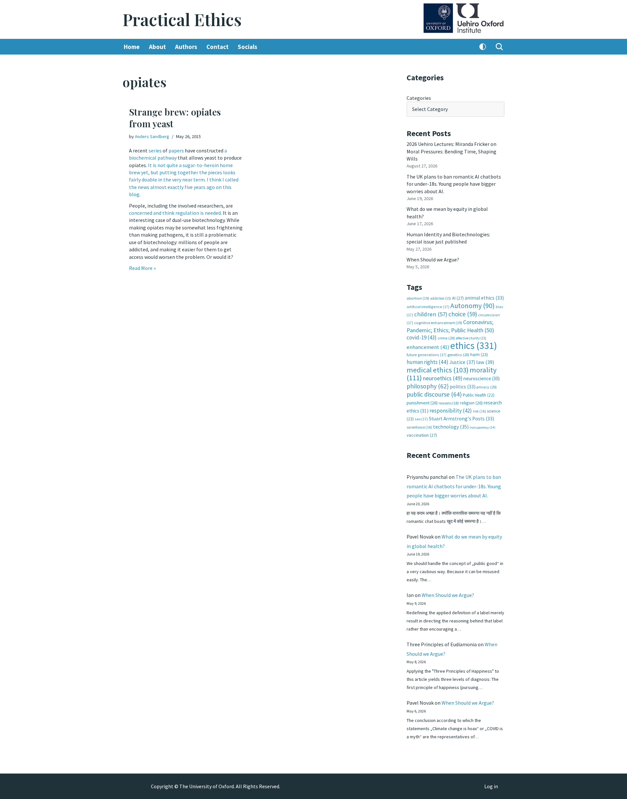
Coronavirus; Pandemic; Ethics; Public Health (450, 326)
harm (479, 354)
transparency (482, 427)
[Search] (499, 46)
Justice (462, 362)
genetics (458, 354)
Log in (491, 786)
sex (421, 418)
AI (458, 298)
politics (462, 387)
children (430, 314)
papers (176, 150)
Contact (217, 47)
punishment (422, 403)
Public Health (478, 395)
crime (446, 338)
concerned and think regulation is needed (175, 213)
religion (471, 403)
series (155, 150)
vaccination (422, 435)
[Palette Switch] (482, 46)
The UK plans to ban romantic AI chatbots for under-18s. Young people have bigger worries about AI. (454, 184)
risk (479, 411)
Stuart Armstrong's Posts (461, 418)
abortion (418, 298)
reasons (449, 402)
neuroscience (481, 378)
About (157, 47)
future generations (426, 354)
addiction (440, 298)
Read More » (142, 268)
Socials (247, 47)
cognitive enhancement (438, 322)
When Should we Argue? (433, 259)
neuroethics (442, 378)
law (485, 362)
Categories (419, 98)
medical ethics (438, 369)
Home (132, 47)
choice (462, 314)
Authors (186, 47)
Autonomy (472, 305)
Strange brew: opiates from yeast (175, 118)
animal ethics (484, 298)
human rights (427, 362)
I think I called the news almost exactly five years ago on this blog (183, 186)
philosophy (428, 386)
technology (451, 426)
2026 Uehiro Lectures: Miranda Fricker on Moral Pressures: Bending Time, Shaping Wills (451, 151)
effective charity (471, 338)
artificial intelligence (428, 306)
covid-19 (422, 337)
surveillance (419, 427)
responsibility (450, 410)
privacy (486, 386)
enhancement (428, 347)
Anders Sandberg (152, 136)
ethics (473, 345)
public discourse (434, 394)
